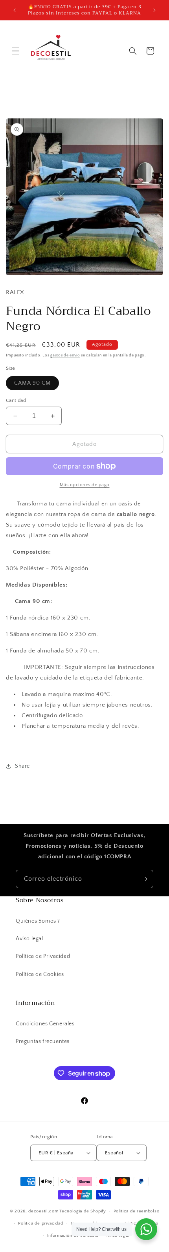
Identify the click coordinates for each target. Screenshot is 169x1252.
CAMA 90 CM (36, 385)
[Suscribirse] (144, 879)
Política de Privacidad (43, 956)
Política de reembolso (137, 1211)
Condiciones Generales (45, 1024)
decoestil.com (43, 1211)
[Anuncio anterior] (14, 10)
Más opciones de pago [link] (85, 484)
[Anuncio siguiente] (154, 10)
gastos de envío (65, 355)
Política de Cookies (40, 974)
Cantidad (16, 400)
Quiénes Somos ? (38, 921)
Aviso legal (29, 939)
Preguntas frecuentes (43, 1041)
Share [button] (22, 766)
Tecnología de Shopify (82, 1211)
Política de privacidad (40, 1223)
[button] (15, 51)
